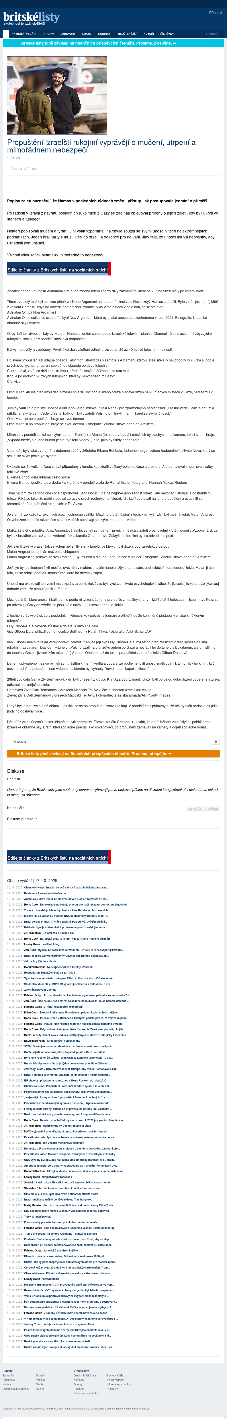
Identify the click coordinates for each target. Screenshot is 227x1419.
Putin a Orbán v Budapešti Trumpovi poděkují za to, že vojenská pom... (84, 1018)
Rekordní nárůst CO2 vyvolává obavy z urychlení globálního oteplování (68, 1290)
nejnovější (195, 808)
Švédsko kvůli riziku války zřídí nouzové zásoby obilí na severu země (67, 1182)
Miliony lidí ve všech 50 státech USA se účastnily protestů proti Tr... (66, 916)
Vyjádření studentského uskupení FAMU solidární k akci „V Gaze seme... (69, 978)
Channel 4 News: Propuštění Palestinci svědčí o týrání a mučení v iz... (67, 1086)
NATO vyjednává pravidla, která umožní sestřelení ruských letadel (65, 1131)
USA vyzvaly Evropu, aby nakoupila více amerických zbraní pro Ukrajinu (69, 1160)
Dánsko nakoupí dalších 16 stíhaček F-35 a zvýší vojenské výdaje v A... (69, 1307)
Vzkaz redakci (115, 1380)
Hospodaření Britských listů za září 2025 (49, 972)
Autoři (149, 34)
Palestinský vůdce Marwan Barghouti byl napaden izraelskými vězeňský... (70, 1154)
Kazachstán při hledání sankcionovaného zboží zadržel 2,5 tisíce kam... (68, 1245)
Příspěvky (166, 34)
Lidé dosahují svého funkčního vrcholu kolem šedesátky (79, 1228)
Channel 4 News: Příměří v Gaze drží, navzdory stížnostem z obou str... (68, 1273)
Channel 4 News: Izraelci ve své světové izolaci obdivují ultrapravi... (66, 887)
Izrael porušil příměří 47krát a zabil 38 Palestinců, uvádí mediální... (65, 921)
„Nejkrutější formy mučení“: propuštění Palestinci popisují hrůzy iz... (67, 1097)
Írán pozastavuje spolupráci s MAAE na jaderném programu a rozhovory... (70, 1302)
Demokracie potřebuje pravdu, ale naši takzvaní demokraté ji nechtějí (83, 904)
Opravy (78, 1384)
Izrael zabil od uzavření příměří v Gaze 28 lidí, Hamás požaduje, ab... (66, 956)
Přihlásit (215, 12)
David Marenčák (34, 1041)
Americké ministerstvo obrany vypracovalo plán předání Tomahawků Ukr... (71, 1165)
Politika (40, 1380)
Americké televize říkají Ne (61, 1250)
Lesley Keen (32, 944)
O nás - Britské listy (85, 1375)
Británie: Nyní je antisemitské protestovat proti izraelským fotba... (65, 927)
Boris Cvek (31, 904)
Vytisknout (19, 741)
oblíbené (212, 808)
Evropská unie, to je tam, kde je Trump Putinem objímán (75, 939)
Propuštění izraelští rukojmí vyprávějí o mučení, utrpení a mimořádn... (67, 1103)
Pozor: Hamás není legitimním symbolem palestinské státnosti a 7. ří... (88, 995)
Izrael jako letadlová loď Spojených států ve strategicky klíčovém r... (85, 1035)
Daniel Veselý (32, 1035)
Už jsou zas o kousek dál (58, 933)
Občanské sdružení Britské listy (45, 1408)
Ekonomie (9, 1380)
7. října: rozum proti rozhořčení (63, 1007)
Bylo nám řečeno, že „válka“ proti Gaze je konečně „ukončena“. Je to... (68, 1058)
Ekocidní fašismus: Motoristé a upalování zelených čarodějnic (79, 1012)
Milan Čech (31, 1012)
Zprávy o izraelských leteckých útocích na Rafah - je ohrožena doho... (67, 910)
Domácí (40, 1375)
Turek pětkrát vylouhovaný (63, 1041)
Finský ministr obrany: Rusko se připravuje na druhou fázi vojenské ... (68, 1109)
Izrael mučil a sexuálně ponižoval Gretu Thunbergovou (58, 1199)
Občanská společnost (16, 1388)
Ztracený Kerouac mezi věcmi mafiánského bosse (75, 1313)
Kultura (7, 1384)
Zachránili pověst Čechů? (40, 990)
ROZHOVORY (67, 34)
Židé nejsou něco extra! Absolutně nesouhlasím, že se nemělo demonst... (83, 1001)
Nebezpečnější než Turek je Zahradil (69, 967)
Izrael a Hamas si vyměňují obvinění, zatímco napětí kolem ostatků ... (67, 1075)
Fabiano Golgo (33, 995)
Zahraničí (8, 1375)
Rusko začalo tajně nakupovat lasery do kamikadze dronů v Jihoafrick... (69, 1347)
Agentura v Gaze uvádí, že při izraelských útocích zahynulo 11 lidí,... (66, 899)
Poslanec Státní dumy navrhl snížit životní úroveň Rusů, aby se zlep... (67, 1239)
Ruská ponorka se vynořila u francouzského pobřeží (57, 1341)
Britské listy (34, 19)
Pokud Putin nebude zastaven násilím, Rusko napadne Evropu (83, 1024)
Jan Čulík (30, 950)
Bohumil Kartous (34, 967)
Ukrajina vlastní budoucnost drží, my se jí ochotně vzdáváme (85, 1171)
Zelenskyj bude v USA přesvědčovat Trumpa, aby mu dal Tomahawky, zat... (71, 1069)
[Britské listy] (59, 269)
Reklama (79, 1388)
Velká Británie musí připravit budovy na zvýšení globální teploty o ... (66, 1296)
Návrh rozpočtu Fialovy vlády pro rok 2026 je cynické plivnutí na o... (82, 1120)
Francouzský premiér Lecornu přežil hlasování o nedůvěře (61, 1222)
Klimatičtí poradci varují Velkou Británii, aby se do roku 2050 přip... (65, 1256)
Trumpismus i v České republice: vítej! (67, 1126)
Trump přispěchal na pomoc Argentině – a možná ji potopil (60, 1234)
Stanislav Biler (33, 1188)
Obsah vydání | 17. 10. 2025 (32, 880)
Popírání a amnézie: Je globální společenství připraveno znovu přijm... (68, 1092)
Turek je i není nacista (37, 1216)
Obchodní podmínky (86, 1393)
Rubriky (104, 34)
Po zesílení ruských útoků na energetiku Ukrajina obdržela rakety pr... (67, 1330)
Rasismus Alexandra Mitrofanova (45, 893)
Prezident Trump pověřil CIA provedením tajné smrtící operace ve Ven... (69, 1284)
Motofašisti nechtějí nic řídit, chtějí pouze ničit (72, 1188)
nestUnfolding (50, 944)
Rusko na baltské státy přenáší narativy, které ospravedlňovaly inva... (68, 1114)
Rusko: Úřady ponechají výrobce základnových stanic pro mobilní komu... (70, 1262)
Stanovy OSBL (115, 1375)
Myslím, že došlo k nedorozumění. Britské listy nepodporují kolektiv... (81, 950)
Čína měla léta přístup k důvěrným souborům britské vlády (61, 1194)
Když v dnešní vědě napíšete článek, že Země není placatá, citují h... (82, 1029)
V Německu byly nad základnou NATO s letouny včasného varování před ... (71, 1319)
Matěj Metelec (33, 1205)
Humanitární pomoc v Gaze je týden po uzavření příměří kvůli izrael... (67, 1063)
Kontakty (79, 1380)
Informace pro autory (119, 1384)
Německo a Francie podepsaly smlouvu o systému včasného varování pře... (72, 1148)
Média (39, 1384)
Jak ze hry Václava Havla (40, 961)
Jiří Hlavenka (32, 933)
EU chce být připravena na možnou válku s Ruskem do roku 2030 (65, 1080)
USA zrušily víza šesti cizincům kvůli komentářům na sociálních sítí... (67, 1335)
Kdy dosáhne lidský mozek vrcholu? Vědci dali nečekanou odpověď (66, 1211)
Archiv (48, 34)
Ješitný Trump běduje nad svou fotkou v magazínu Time (59, 1324)
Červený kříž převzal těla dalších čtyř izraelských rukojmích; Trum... (67, 1267)
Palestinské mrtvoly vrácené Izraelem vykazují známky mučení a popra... (70, 1137)
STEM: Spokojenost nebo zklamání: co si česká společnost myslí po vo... (69, 1046)
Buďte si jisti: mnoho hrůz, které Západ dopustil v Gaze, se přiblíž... (65, 1052)
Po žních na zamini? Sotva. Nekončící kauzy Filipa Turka (78, 1205)
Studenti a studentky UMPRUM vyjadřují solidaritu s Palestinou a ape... (68, 984)
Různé (40, 1388)
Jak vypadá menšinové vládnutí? (63, 1143)
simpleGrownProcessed (57, 1177)
